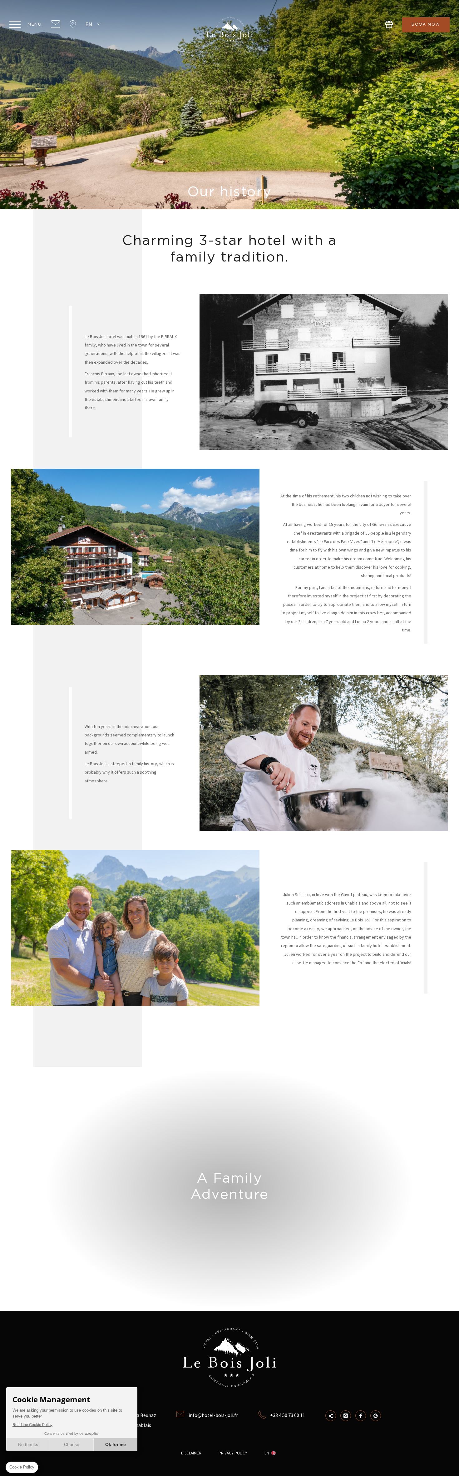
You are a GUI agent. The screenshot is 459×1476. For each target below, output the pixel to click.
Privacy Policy (233, 1453)
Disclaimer (191, 1453)
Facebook (360, 1415)
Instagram (345, 1415)
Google (375, 1415)
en (88, 24)
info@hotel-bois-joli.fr (213, 1415)
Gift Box (389, 24)
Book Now (426, 24)
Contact (55, 24)
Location (73, 24)
